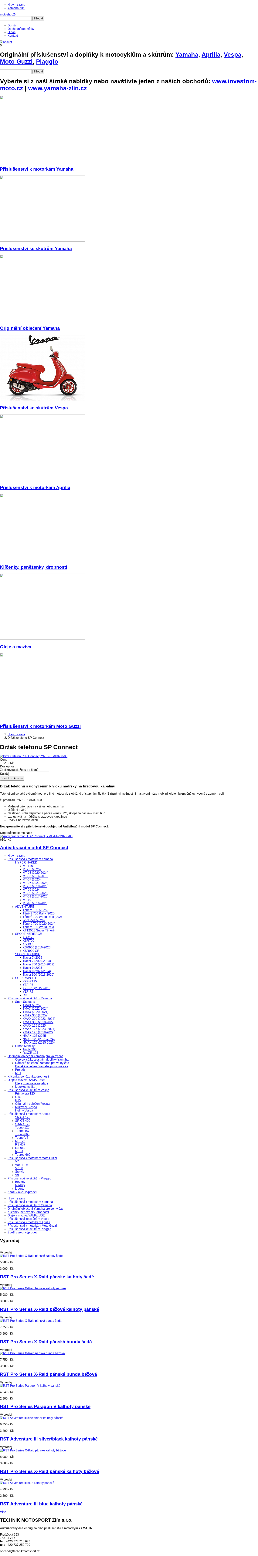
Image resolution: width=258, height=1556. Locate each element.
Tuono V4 (21, 1137)
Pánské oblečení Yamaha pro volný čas (41, 1066)
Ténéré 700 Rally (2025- (39, 913)
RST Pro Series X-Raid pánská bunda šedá (46, 1341)
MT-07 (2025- (32, 879)
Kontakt (13, 35)
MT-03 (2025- (32, 869)
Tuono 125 (22, 1127)
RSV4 (19, 1151)
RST (18, 1073)
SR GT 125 (22, 1117)
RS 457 (20, 1144)
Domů (12, 25)
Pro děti (20, 1069)
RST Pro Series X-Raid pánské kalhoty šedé (47, 1276)
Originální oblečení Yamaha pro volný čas (35, 1056)
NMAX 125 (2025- (35, 1035)
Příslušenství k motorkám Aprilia (35, 487)
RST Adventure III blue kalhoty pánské (41, 1503)
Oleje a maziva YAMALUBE (26, 1079)
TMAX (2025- (32, 1005)
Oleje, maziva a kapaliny (31, 1083)
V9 (17, 1175)
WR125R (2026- (34, 920)
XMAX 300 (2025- (35, 1015)
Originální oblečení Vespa (32, 1103)
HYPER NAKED (26, 862)
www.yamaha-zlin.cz (57, 88)
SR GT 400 (22, 1120)
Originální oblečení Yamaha (30, 328)
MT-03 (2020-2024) (35, 872)
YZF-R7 (28, 991)
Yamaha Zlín (16, 8)
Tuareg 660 (22, 1154)
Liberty (19, 1188)
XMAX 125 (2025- (35, 1025)
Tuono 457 (22, 1130)
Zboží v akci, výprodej (22, 1192)
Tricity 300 (29, 1049)
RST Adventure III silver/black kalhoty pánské (49, 1438)
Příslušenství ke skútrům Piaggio (29, 1178)
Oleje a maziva (15, 646)
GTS (18, 1096)
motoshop (8, 14)
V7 (17, 1161)
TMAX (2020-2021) (35, 1012)
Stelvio (19, 1171)
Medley (20, 1185)
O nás (11, 32)
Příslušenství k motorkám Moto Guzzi (40, 726)
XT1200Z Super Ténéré (39, 930)
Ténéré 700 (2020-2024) (39, 923)
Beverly (20, 1181)
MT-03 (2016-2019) (35, 876)
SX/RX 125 (22, 1124)
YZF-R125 (30, 981)
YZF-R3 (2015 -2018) (37, 988)
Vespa (232, 54)
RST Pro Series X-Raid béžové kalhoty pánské (49, 1309)
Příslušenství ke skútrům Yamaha (36, 248)
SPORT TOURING (27, 954)
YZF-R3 (28, 984)
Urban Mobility (25, 1046)
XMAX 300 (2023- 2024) (39, 1018)
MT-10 (27, 899)
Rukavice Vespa (26, 1107)
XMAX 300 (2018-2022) (38, 1022)
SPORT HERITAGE (28, 933)
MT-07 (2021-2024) (35, 882)
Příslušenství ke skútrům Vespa (34, 407)
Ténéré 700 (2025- (35, 910)
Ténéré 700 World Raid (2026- (43, 916)
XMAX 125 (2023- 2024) (39, 1029)
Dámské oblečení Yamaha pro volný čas (42, 1063)
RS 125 (20, 1141)
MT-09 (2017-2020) (35, 896)
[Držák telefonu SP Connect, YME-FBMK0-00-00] (33, 756)
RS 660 (20, 1147)
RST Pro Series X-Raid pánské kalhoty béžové (49, 1471)
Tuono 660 (22, 1134)
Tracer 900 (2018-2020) (38, 974)
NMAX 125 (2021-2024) (39, 1039)
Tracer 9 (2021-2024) (37, 971)
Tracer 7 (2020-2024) (37, 961)
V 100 (19, 1168)
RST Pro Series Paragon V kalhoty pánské (45, 1406)
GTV (18, 1100)
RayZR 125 (30, 1052)
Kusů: (4, 773)
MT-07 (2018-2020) (35, 886)
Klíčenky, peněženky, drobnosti (33, 567)
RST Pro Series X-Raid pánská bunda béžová (48, 1374)
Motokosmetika (25, 1086)
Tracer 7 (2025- (33, 957)
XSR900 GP (31, 950)
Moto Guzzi (16, 61)
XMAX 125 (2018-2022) (38, 1032)
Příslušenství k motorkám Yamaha (36, 169)
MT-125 (28, 865)
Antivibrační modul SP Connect (34, 847)
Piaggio (47, 61)
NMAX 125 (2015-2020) (39, 1042)
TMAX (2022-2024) (35, 1008)
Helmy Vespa (24, 1110)
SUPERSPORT (25, 978)
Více (3, 1512)
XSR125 (28, 937)
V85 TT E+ (22, 1164)
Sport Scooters (25, 1001)
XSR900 (28, 944)
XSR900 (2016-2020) (37, 947)
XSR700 (28, 940)
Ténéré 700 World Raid (38, 927)
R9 (25, 995)
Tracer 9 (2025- (33, 967)
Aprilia (211, 54)
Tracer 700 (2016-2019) (38, 964)
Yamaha (186, 54)
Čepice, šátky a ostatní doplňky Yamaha (42, 1059)
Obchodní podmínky (21, 28)
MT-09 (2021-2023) (35, 893)
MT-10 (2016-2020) (35, 903)
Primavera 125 (25, 1093)
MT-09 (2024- (32, 889)
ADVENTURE (24, 906)
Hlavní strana (16, 4)
